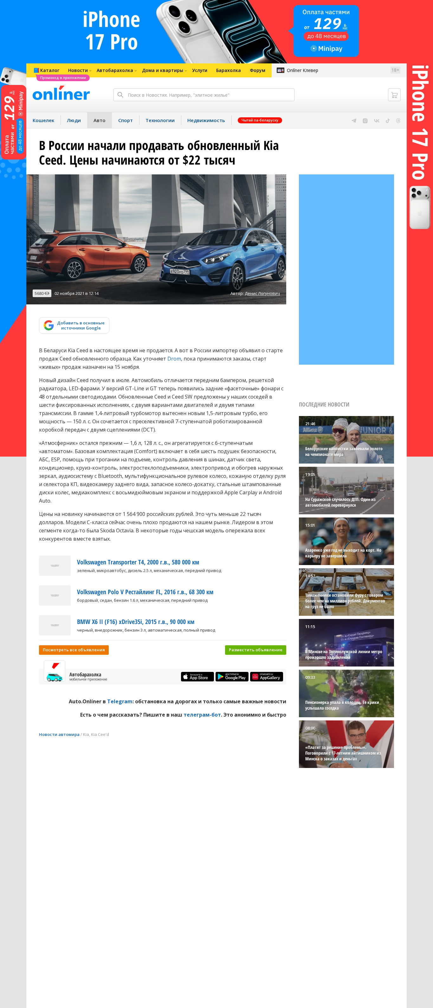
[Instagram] (365, 120)
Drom (174, 358)
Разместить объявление (255, 650)
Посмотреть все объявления (74, 650)
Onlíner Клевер (302, 70)
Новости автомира (59, 734)
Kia (86, 734)
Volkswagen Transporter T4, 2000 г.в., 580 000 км (138, 562)
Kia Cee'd (100, 734)
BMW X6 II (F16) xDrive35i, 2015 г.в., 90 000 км (135, 621)
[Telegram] (354, 120)
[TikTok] (387, 120)
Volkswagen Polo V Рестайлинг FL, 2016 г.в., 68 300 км (145, 592)
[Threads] (398, 120)
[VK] (377, 120)
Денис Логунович (262, 293)
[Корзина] (394, 94)
